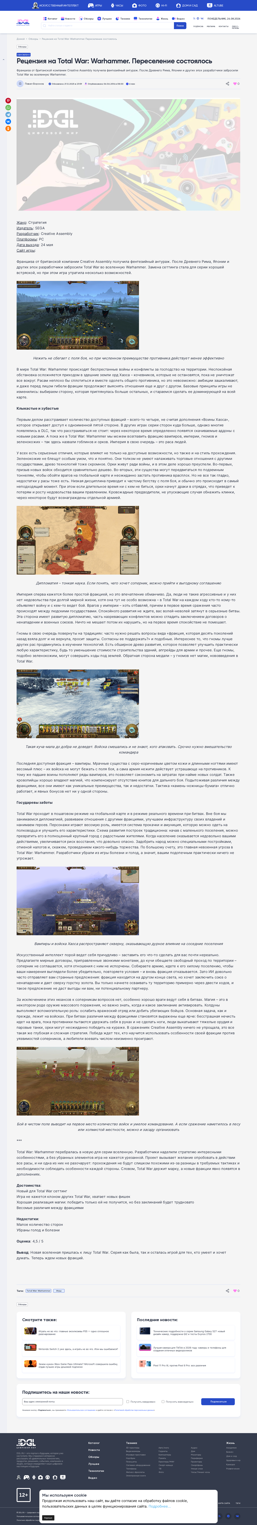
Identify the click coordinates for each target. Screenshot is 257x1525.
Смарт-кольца (166, 1465)
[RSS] (194, 18)
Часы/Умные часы (200, 1472)
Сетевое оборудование (138, 1465)
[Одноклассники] (8, 128)
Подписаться (218, 1401)
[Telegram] (198, 18)
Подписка (198, 27)
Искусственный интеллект (59, 5)
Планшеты (131, 1461)
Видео (181, 18)
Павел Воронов (34, 83)
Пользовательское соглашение (30, 1516)
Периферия (197, 1458)
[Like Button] (235, 83)
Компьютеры (165, 1454)
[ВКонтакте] (8, 121)
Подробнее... (160, 1506)
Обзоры (89, 18)
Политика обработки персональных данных (36, 1520)
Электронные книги (136, 1475)
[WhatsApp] (8, 107)
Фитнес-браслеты (135, 1472)
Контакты (224, 27)
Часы (119, 5)
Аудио (194, 1447)
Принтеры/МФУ (166, 1461)
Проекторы (196, 1461)
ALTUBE (218, 5)
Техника (125, 18)
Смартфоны (197, 1465)
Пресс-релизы (235, 27)
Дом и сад (231, 1456)
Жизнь (164, 18)
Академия (231, 1447)
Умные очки (197, 1468)
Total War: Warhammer (38, 1290)
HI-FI (164, 5)
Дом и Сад (190, 5)
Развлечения (232, 1468)
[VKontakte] (202, 18)
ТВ (160, 1468)
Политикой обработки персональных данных (134, 1410)
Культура (230, 1464)
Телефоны (131, 1468)
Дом (193, 1451)
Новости (70, 18)
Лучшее (107, 18)
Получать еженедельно (180, 1401)
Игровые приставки (136, 1454)
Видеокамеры (133, 1451)
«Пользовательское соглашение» (81, 1410)
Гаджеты (163, 1451)
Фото (142, 5)
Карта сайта (224, 1503)
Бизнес (229, 1452)
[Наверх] (3, 762)
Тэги (238, 1503)
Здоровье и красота (232, 1460)
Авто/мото (164, 1447)
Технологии (145, 18)
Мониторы (196, 1454)
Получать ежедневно (143, 1401)
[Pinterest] (8, 100)
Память (162, 1458)
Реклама (211, 27)
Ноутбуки (130, 1458)
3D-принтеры (132, 1447)
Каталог (52, 18)
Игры (98, 5)
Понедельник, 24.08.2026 (224, 18)
